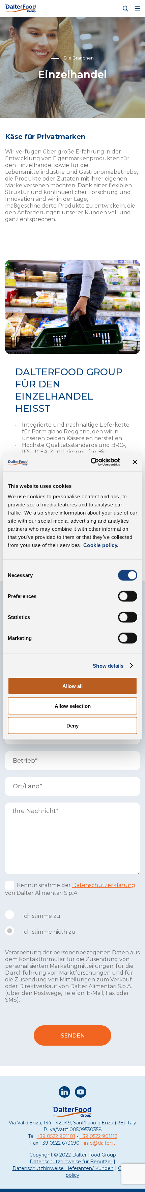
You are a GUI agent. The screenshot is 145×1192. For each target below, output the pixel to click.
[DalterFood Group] (21, 8)
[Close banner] (135, 461)
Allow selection (73, 706)
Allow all (72, 686)
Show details (108, 665)
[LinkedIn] (64, 1092)
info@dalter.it (99, 1143)
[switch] (127, 596)
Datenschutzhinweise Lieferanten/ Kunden (63, 1168)
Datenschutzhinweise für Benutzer (71, 1162)
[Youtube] (80, 1092)
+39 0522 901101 (56, 1136)
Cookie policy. (100, 545)
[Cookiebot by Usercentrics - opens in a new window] (91, 462)
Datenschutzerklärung (103, 885)
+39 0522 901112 (98, 1136)
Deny (72, 726)
